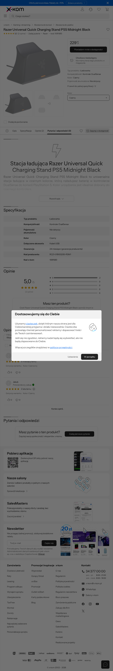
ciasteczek (31, 323)
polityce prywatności (61, 347)
